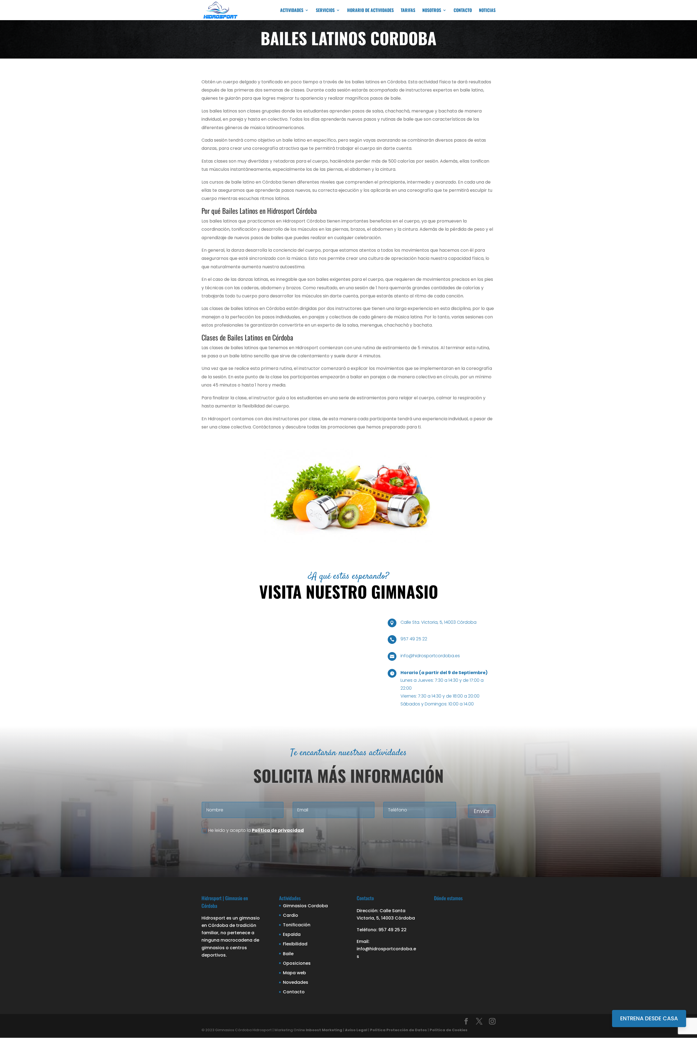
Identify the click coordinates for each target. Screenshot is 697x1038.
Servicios (325, 10)
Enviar (482, 811)
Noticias (487, 10)
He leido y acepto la (256, 830)
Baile (288, 954)
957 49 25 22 (414, 639)
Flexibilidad (295, 944)
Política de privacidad (278, 830)
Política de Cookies (448, 1030)
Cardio (290, 915)
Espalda (292, 934)
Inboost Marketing (324, 1030)
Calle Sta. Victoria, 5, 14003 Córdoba (438, 622)
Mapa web (294, 973)
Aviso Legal (356, 1030)
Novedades (295, 982)
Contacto (463, 10)
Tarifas (408, 10)
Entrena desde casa (649, 1018)
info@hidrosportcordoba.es (430, 656)
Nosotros (431, 10)
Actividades (291, 10)
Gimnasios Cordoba (305, 906)
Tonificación (296, 925)
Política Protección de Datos (398, 1030)
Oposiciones (297, 963)
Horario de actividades (370, 10)
